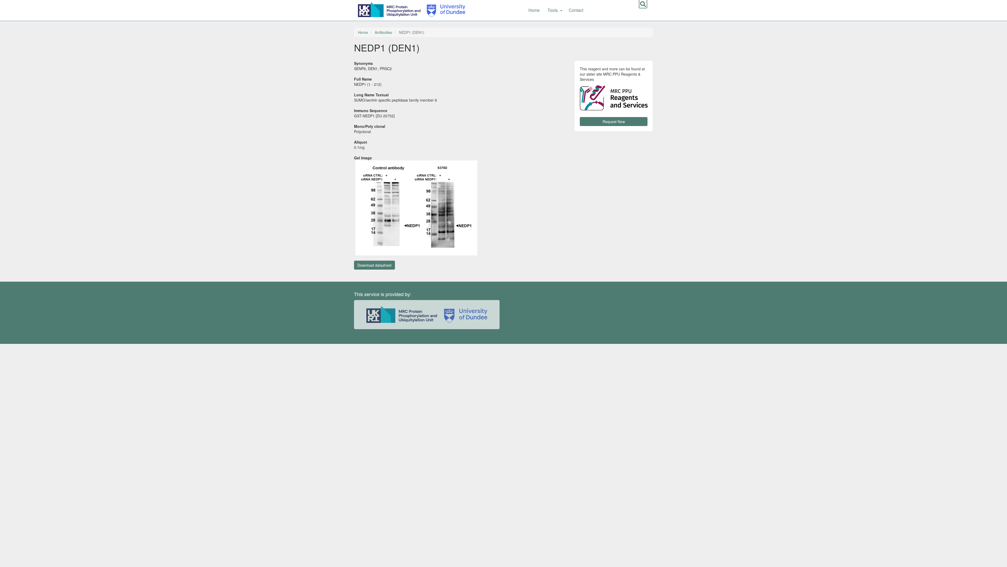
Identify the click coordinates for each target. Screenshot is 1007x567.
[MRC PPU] (390, 9)
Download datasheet (374, 265)
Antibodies (383, 32)
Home (534, 10)
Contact (576, 10)
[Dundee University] (444, 9)
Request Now (614, 121)
